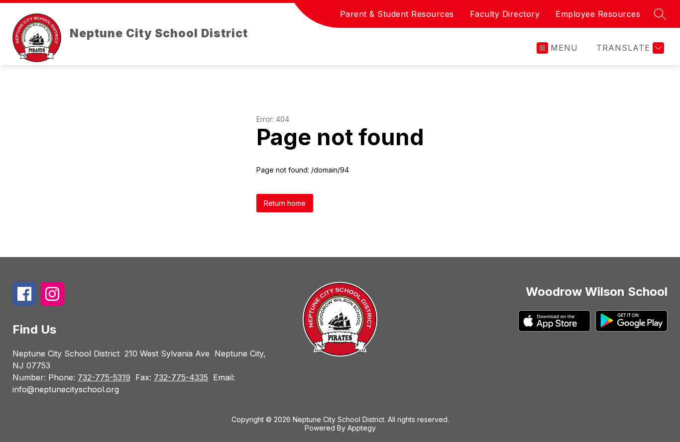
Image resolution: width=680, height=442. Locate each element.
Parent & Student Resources (397, 14)
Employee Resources (598, 14)
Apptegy (361, 428)
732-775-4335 (181, 377)
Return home (285, 203)
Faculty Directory (505, 14)
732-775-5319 (104, 377)
